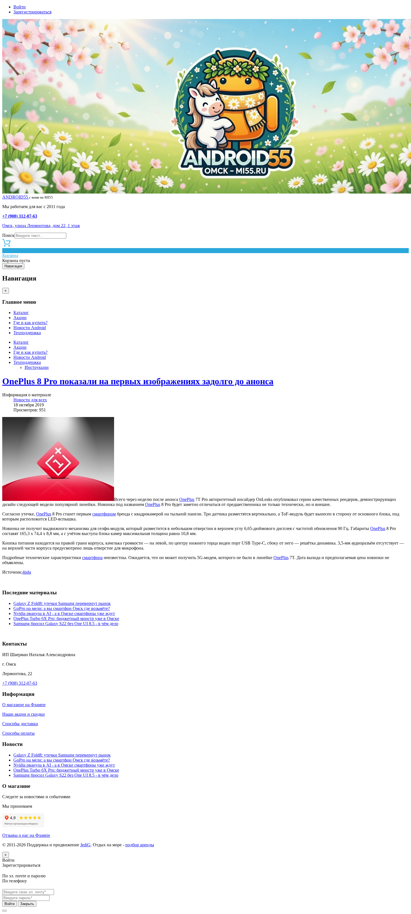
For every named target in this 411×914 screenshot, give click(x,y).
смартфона (92, 557)
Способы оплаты (18, 733)
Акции (20, 317)
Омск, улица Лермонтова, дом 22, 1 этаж (41, 225)
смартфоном (104, 514)
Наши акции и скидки (23, 714)
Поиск (8, 235)
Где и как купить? (30, 322)
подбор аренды (139, 844)
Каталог (21, 312)
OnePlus (186, 499)
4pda (26, 572)
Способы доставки (20, 723)
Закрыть (27, 904)
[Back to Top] (4, 910)
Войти (19, 6)
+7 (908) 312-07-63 (19, 216)
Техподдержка (27, 332)
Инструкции (37, 367)
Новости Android (29, 327)
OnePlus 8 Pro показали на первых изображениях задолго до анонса (137, 381)
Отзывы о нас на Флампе (26, 835)
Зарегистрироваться (32, 12)
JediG (85, 844)
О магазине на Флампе (24, 704)
